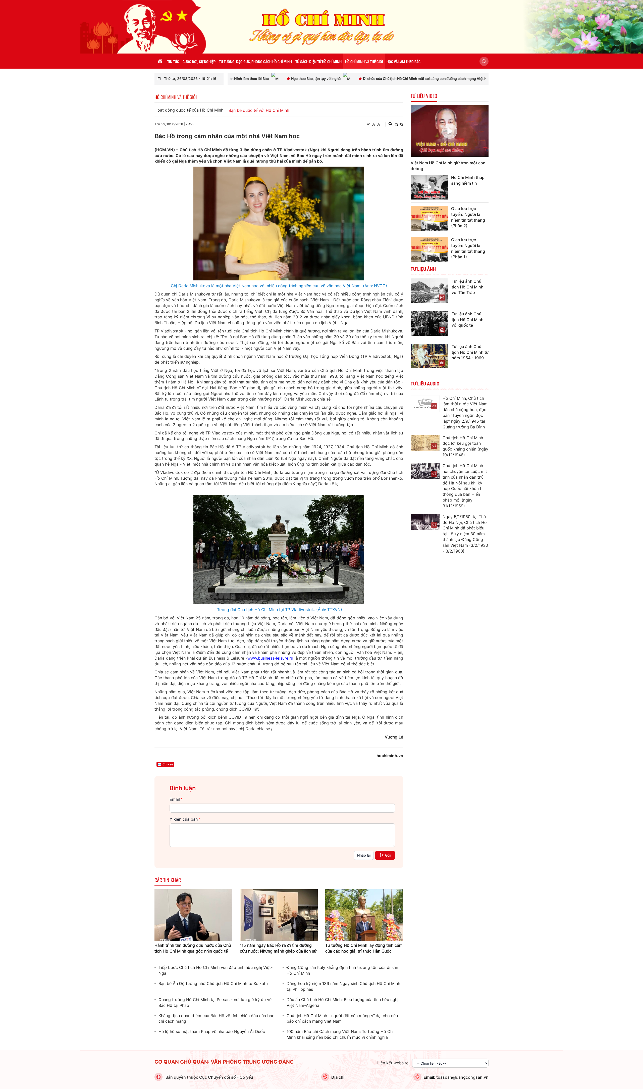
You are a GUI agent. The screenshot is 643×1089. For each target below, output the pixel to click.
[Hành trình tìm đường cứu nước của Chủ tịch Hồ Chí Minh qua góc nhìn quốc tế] (193, 914)
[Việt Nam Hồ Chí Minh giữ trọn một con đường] (450, 131)
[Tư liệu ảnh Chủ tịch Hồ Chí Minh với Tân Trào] (429, 290)
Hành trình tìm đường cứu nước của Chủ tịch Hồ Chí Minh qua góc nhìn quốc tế (192, 948)
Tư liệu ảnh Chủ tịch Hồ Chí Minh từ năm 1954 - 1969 (470, 352)
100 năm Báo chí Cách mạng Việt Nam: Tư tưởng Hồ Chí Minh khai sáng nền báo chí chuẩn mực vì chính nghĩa (340, 1034)
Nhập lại (363, 855)
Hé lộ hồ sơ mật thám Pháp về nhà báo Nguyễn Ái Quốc (211, 1031)
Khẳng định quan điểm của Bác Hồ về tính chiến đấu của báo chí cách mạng (216, 1018)
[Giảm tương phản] (401, 124)
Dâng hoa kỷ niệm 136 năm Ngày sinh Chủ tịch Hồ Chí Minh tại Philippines (343, 986)
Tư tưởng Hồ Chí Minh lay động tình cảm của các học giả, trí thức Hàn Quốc (364, 948)
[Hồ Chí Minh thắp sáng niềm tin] (429, 187)
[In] (390, 124)
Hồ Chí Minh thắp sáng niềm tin (468, 180)
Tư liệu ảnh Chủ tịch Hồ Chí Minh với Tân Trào (468, 287)
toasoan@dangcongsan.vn (462, 1077)
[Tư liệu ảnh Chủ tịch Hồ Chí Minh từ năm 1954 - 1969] (429, 355)
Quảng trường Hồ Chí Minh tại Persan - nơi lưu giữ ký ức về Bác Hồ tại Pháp (215, 1002)
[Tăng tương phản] (396, 124)
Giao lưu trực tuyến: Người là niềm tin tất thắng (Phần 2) (468, 217)
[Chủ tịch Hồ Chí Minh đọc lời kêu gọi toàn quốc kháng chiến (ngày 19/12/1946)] (425, 443)
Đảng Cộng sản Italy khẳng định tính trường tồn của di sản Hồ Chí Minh (342, 970)
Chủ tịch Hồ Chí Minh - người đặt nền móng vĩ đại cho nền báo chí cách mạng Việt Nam (342, 1018)
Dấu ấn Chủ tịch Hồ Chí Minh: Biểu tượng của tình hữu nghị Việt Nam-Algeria (342, 1002)
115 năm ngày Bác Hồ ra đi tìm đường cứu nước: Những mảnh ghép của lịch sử (278, 948)
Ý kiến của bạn (185, 819)
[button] (484, 61)
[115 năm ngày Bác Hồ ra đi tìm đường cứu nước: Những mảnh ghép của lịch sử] (279, 914)
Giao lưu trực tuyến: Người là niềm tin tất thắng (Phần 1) (468, 248)
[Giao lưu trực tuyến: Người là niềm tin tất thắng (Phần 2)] (429, 218)
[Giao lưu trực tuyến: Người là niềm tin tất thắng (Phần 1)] (429, 249)
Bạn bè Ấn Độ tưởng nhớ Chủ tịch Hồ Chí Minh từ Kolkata (213, 983)
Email (176, 799)
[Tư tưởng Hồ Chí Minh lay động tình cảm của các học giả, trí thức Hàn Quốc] (364, 914)
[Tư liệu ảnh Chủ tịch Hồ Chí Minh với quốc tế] (429, 322)
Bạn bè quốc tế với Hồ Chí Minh (259, 110)
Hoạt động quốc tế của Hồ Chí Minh (188, 110)
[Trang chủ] (160, 61)
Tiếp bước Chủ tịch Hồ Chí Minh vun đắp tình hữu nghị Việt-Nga (215, 970)
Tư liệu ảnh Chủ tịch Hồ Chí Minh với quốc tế (468, 319)
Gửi (388, 855)
